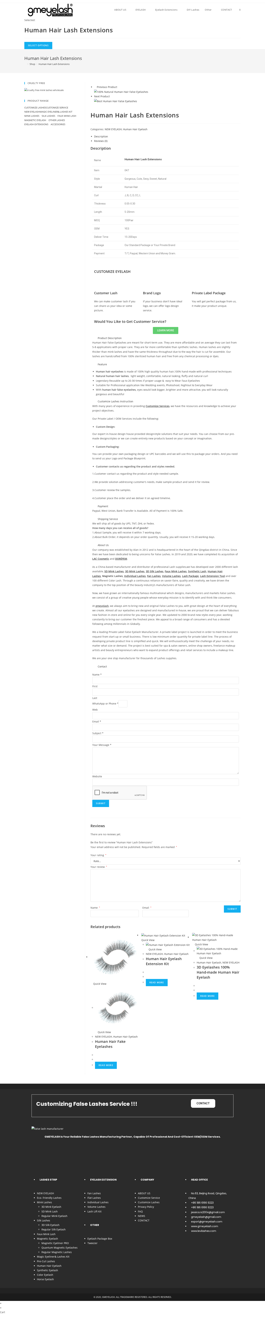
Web (95, 709)
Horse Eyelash (45, 1279)
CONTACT (143, 1220)
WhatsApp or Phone (105, 703)
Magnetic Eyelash (35, 120)
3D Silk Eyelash (50, 1225)
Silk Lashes (49, 115)
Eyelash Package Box (99, 1238)
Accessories (58, 124)
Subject (97, 733)
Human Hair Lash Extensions (54, 64)
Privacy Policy (146, 1206)
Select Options (38, 45)
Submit (100, 803)
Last (94, 698)
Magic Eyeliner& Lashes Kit (56, 111)
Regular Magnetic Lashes (56, 1252)
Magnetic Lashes (112, 576)
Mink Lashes (32, 115)
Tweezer (92, 1243)
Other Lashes (56, 120)
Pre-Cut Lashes (46, 1261)
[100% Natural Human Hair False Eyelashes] (121, 91)
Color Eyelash (45, 1274)
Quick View (99, 983)
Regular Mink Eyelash (54, 1216)
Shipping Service (108, 519)
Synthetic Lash (197, 571)
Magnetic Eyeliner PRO (55, 1243)
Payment (103, 506)
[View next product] (111, 96)
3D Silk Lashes (154, 571)
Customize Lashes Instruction (115, 401)
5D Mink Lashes (114, 571)
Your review (98, 867)
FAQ (140, 1211)
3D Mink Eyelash (51, 1206)
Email (96, 721)
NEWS (141, 1216)
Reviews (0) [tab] (100, 141)
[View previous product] (95, 87)
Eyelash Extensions (36, 124)
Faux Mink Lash (67, 115)
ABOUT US (144, 1193)
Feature (102, 364)
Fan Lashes (154, 576)
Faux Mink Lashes (176, 571)
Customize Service (57, 107)
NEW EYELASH (113, 129)
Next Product (102, 96)
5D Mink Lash (49, 1211)
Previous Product (107, 87)
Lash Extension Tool (212, 576)
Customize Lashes (35, 107)
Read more (106, 1065)
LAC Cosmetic (100, 558)
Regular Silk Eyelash (53, 1229)
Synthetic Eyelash (47, 1270)
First (95, 686)
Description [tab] (101, 136)
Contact (102, 666)
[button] (165, 338)
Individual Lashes (135, 576)
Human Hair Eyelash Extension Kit (164, 961)
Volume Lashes (96, 1206)
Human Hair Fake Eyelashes (110, 1044)
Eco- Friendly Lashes (49, 1197)
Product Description (110, 338)
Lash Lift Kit (94, 1211)
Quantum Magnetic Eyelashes (59, 1247)
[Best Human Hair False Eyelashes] (115, 101)
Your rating (98, 855)
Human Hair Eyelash (135, 129)
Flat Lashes (94, 1197)
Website (97, 776)
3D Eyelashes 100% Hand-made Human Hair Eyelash (218, 972)
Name (97, 674)
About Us (103, 545)
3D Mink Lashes (134, 571)
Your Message (101, 745)
